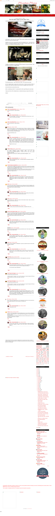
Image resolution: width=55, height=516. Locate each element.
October (39, 379)
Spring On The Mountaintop (42, 329)
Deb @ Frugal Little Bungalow (11, 273)
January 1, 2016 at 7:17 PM (20, 109)
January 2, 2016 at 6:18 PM (22, 234)
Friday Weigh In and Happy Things (42, 399)
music (37, 364)
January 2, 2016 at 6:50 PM (22, 289)
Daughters (38, 356)
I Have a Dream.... (40, 401)
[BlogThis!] (29, 103)
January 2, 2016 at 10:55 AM (21, 211)
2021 (38, 369)
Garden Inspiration (43, 285)
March (39, 388)
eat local (40, 359)
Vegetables (45, 356)
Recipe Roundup (40, 400)
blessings (11, 104)
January (39, 390)
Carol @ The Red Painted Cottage (12, 211)
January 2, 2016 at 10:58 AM (15, 227)
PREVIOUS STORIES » (30, 356)
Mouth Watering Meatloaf (41, 419)
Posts (38, 54)
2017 (38, 374)
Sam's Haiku (38, 439)
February (39, 389)
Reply (8, 111)
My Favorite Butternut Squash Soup (43, 412)
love (42, 363)
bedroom (37, 362)
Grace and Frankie (23, 104)
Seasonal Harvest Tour (42, 307)
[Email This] (28, 103)
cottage (39, 361)
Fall (39, 351)
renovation (40, 360)
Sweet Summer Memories (42, 318)
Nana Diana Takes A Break (41, 431)
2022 (38, 368)
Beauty (44, 353)
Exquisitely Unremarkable (40, 453)
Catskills (38, 353)
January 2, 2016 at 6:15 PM (22, 191)
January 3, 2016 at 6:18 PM (22, 305)
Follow (43, 64)
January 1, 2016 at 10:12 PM (22, 158)
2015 (38, 427)
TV (21, 105)
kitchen (44, 355)
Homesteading (39, 350)
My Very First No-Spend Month (42, 424)
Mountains (38, 352)
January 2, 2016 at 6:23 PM (20, 273)
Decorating (43, 349)
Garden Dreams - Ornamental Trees (43, 394)
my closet (42, 65)
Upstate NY (44, 354)
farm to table (46, 359)
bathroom (37, 363)
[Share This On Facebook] (19, 101)
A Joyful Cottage (39, 459)
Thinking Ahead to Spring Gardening (43, 395)
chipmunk (41, 364)
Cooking (47, 350)
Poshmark (46, 65)
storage (45, 361)
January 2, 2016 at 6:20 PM (22, 263)
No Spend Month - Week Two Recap (43, 404)
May (38, 385)
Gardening (39, 345)
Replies (9, 113)
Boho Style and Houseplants (42, 405)
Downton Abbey (17, 104)
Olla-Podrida (39, 445)
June (38, 384)
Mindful (39, 420)
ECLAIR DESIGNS (29, 508)
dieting (46, 363)
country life (39, 348)
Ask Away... (38, 435)
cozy (37, 354)
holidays (29, 104)
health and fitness (44, 362)
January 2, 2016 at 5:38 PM (13, 242)
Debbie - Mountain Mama (13, 137)
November (39, 378)
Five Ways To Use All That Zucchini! (42, 250)
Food (47, 348)
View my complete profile (39, 50)
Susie (8, 242)
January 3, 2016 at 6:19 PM (22, 322)
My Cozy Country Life (42, 296)
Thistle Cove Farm (10, 148)
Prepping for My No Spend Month (42, 423)
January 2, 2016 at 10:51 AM (13, 198)
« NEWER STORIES (9, 356)
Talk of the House (39, 449)
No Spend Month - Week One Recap (43, 413)
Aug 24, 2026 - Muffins (40, 457)
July (38, 383)
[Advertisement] (19, 349)
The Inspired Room (39, 441)
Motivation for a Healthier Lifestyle (42, 418)
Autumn (45, 352)
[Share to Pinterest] (31, 103)
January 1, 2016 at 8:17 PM (22, 137)
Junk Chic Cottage (39, 463)
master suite (46, 360)
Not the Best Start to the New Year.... (43, 425)
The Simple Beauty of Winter (42, 406)
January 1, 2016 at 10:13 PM (22, 175)
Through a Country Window (41, 411)
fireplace (38, 355)
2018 (38, 373)
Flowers (45, 351)
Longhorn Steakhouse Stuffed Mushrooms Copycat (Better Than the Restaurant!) (42, 447)
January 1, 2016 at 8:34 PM (17, 148)
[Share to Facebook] (30, 103)
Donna (8, 198)
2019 (38, 372)
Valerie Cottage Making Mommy (11, 109)
